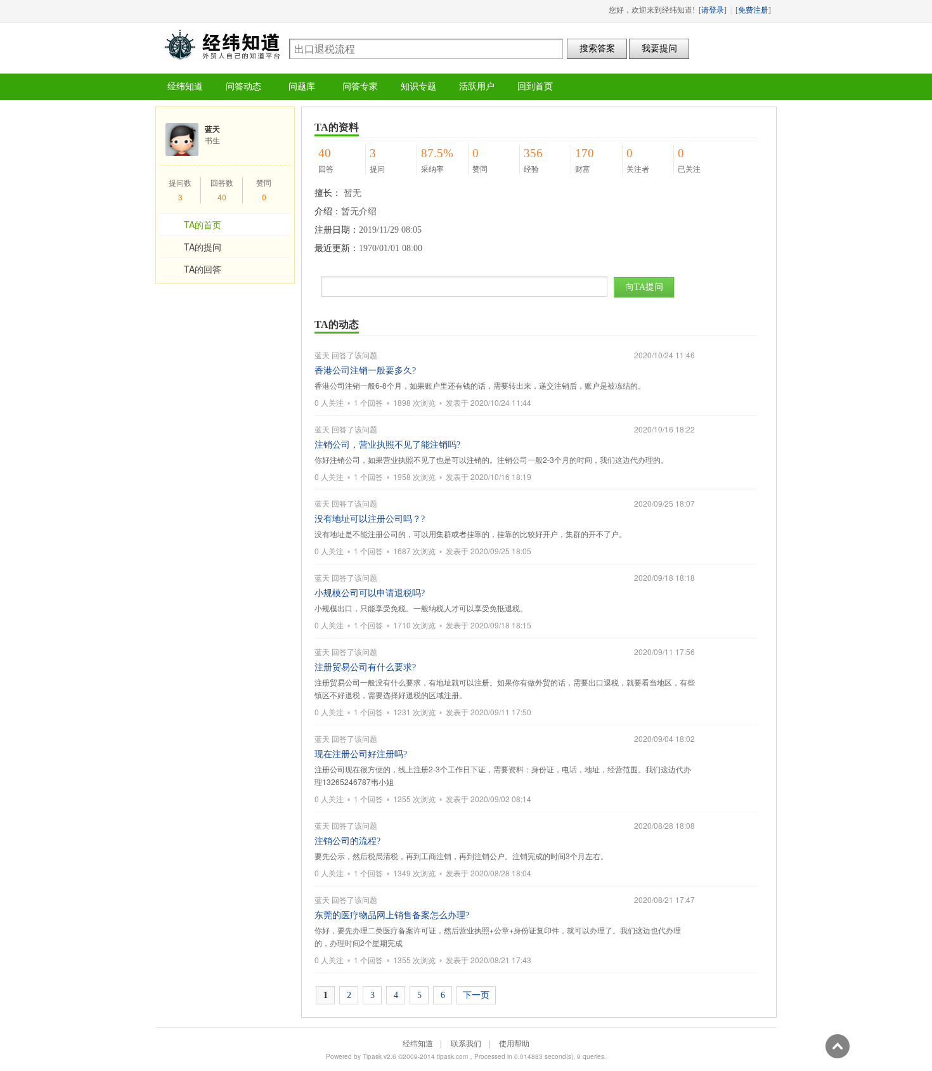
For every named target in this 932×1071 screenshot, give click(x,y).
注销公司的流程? (347, 841)
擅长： (327, 193)
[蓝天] (181, 141)
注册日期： (336, 230)
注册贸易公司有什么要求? (365, 667)
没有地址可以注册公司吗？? (369, 519)
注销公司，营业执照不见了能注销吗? (387, 445)
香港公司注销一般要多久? (365, 370)
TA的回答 (202, 269)
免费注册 (753, 10)
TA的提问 (202, 246)
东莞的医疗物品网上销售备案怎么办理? (391, 915)
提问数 (180, 182)
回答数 (221, 182)
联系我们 (466, 1042)
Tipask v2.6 (379, 1056)
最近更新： (336, 248)
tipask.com (452, 1056)
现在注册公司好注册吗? (360, 754)
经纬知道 (222, 44)
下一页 (476, 995)
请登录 (712, 10)
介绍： (327, 211)
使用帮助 (514, 1042)
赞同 (263, 182)
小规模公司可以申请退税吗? (369, 593)
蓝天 (322, 354)
